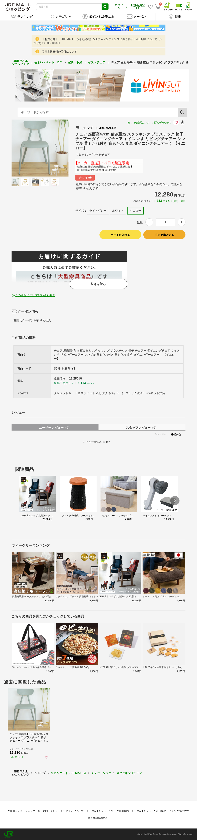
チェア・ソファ (101, 773)
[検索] (182, 112)
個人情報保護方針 (98, 818)
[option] (40, 148)
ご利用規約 (122, 811)
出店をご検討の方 (179, 811)
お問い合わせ (50, 811)
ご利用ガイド (14, 811)
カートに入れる (120, 234)
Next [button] (54, 147)
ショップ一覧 (32, 811)
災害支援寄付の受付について (59, 51)
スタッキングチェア (129, 773)
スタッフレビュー (142, 427)
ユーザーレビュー (55, 427)
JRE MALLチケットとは (100, 811)
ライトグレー (98, 210)
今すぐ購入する (164, 234)
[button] (175, 500)
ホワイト (118, 210)
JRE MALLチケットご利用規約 (148, 811)
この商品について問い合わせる (151, 122)
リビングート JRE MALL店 (68, 773)
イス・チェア (97, 62)
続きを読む (98, 284)
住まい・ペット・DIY (48, 62)
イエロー (135, 210)
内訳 (183, 201)
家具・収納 (75, 62)
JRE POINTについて (72, 811)
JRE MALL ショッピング (20, 62)
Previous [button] (26, 147)
